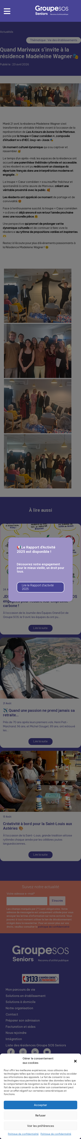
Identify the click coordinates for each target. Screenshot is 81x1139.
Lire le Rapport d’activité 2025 (38, 587)
